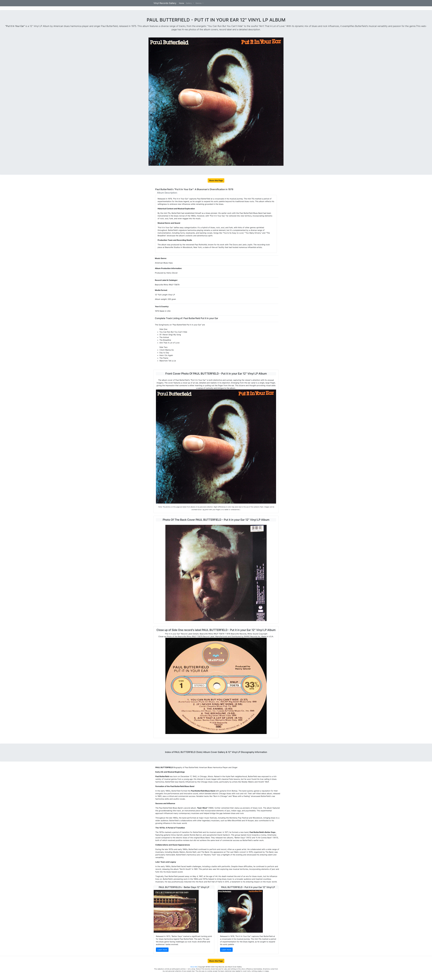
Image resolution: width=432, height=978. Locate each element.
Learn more (162, 950)
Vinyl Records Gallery (165, 3)
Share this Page (216, 180)
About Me (193, 967)
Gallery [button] (189, 3)
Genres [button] (199, 3)
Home (182, 3)
